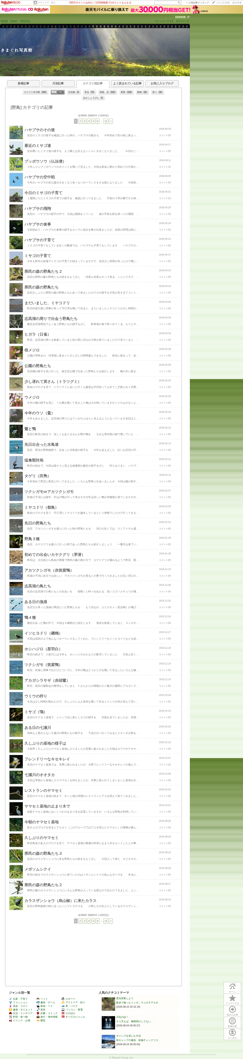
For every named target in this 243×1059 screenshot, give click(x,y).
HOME (4, 21)
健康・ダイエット (23, 1009)
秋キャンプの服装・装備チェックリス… (138, 1040)
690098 (180, 17)
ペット (44, 998)
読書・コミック (49, 1013)
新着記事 (232, 1026)
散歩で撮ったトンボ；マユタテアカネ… (138, 1002)
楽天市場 (236, 2)
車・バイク (71, 1006)
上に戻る (232, 1038)
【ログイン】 (182, 21)
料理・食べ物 (20, 1016)
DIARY (14, 21)
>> (197, 2)
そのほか (70, 1013)
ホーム (232, 991)
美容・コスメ (20, 1006)
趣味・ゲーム (47, 1002)
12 (105, 121)
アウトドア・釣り (47, 2)
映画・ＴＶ (46, 1006)
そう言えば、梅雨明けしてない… (134, 1021)
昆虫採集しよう (124, 998)
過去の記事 (232, 1015)
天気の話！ (122, 1017)
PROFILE (25, 21)
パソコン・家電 (74, 1009)
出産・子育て (20, 998)
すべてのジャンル (75, 1016)
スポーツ (70, 998)
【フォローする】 (164, 21)
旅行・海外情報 (49, 1016)
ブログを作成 (223, 2)
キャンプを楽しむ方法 (128, 1035)
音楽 (42, 1009)
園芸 (42, 1020)
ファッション (20, 1002)
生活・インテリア (23, 1013)
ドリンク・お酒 (21, 1020)
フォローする (232, 1003)
